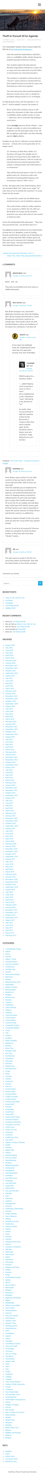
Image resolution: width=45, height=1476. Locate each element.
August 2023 (10, 737)
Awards (8, 972)
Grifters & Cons (11, 1129)
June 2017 (9, 925)
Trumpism (9, 1389)
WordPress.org (11, 1461)
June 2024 (9, 711)
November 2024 (11, 698)
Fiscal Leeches (10, 1089)
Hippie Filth (9, 1150)
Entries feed (10, 1456)
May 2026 (9, 653)
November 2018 (11, 882)
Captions (8, 1002)
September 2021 (11, 795)
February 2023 (10, 752)
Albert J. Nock (10, 959)
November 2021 (11, 790)
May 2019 (9, 866)
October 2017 (10, 915)
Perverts (8, 1264)
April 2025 (9, 686)
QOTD (7, 1282)
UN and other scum (12, 1394)
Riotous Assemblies (12, 1305)
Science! (8, 1313)
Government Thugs (12, 1117)
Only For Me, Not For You (14, 598)
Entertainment (10, 1068)
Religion (8, 1290)
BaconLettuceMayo (12, 974)
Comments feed (11, 1459)
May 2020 (9, 836)
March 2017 (9, 933)
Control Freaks (10, 1023)
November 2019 (11, 851)
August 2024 (10, 706)
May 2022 (9, 775)
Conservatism (10, 1017)
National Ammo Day (12, 1241)
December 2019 (11, 849)
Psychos (8, 1272)
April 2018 (9, 900)
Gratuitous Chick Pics (13, 1122)
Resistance (9, 1292)
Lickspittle (9, 603)
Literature (9, 1198)
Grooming (9, 1132)
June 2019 (9, 864)
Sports (7, 1338)
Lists (7, 1196)
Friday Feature (10, 1099)
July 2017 (9, 922)
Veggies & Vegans (12, 1404)
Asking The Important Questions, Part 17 (19, 253)
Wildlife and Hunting (13, 1432)
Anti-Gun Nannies (12, 964)
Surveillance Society (12, 1343)
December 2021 (11, 788)
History (8, 1152)
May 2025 (9, 683)
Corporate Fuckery (12, 1025)
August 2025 (10, 676)
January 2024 (10, 724)
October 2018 (10, 884)
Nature (8, 1244)
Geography (9, 1109)
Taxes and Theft (32, 40)
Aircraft (8, 956)
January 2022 (10, 785)
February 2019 (10, 874)
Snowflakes (9, 1333)
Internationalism (11, 1173)
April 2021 (9, 808)
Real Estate (9, 1287)
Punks (7, 1275)
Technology (9, 1348)
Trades (7, 1371)
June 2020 (9, 833)
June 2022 (9, 772)
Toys (7, 1369)
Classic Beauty (10, 1007)
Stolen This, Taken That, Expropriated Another (24, 256)
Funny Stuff (9, 1104)
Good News (9, 1112)
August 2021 (10, 798)
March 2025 (9, 688)
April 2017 (9, 930)
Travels (8, 1387)
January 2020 (10, 846)
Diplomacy (9, 1043)
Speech (8, 1336)
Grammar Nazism (11, 1119)
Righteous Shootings (13, 1297)
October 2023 (10, 732)
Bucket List (9, 992)
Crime (7, 1030)
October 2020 (10, 823)
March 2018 (9, 902)
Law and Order (10, 1183)
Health (7, 1145)
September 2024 (11, 704)
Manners (8, 1206)
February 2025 (10, 691)
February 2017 (10, 935)
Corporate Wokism (12, 1028)
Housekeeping (10, 1160)
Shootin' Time (10, 1320)
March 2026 (9, 658)
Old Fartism (9, 1254)
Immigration (10, 1168)
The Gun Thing (10, 1354)
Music (7, 1234)
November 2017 (11, 912)
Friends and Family (12, 1101)
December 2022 (11, 757)
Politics (8, 1269)
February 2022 (10, 782)
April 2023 (9, 747)
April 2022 (9, 777)
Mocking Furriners (12, 1221)
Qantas (8, 1280)
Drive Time (9, 1048)
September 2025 (11, 673)
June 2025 (9, 681)
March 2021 (9, 810)
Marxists (8, 1211)
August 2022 (10, 767)
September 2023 (11, 734)
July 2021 (9, 800)
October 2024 (10, 701)
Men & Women (11, 1216)
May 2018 (9, 897)
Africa (7, 954)
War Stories (9, 1410)
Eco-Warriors (10, 1056)
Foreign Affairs (11, 1094)
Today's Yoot (10, 1361)
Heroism (8, 1147)
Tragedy (8, 1376)
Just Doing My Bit (12, 605)
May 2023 (9, 744)
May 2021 (9, 805)
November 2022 (11, 760)
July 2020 (9, 831)
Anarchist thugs (11, 961)
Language (9, 1180)
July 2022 (9, 770)
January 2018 (10, 907)
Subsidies (8, 1341)
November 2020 (11, 821)
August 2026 (10, 645)
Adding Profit (10, 608)
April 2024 (9, 716)
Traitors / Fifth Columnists (15, 1384)
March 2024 (9, 719)
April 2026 (9, 655)
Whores (8, 1430)
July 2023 (9, 739)
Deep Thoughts (11, 1040)
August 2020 (10, 828)
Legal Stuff (9, 1185)
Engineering (9, 1066)
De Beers (8, 1038)
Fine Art (8, 1086)
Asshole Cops (10, 969)
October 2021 (10, 793)
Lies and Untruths (12, 1191)
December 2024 (11, 696)
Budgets (8, 995)
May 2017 (9, 928)
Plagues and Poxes (12, 1267)
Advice (7, 951)
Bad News (9, 977)
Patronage (9, 1262)
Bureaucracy (10, 997)
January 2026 (10, 663)
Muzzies (8, 1236)
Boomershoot (10, 989)
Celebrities (9, 1005)
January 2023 (10, 754)
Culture (8, 1035)
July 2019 (9, 861)
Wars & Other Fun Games (14, 1412)
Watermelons (10, 1415)
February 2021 (10, 813)
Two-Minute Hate (11, 1392)
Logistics (8, 1201)
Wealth (8, 1417)
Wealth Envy (10, 1420)
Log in (7, 1454)
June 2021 (9, 803)
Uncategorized (10, 1397)
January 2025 (10, 693)
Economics (9, 1058)
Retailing (8, 1295)
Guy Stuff (9, 1140)
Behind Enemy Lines (13, 982)
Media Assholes (11, 1213)
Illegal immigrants (12, 1165)
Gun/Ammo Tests (11, 1137)
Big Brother (9, 984)
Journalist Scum (11, 1178)
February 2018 (10, 905)
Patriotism (9, 1259)
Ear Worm (9, 600)
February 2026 (10, 660)
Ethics (7, 1073)
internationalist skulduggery (21, 49)
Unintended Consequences (15, 1399)
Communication (11, 1015)
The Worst (9, 1356)
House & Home (11, 1157)
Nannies (8, 1239)
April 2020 (9, 838)
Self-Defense (10, 1318)
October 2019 (10, 854)
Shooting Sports (11, 1326)
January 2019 (10, 877)
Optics (7, 1257)
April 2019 (9, 869)
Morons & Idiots (11, 1226)
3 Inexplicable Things (13, 949)
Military (8, 1219)
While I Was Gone (12, 1427)
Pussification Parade (13, 1277)
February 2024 (10, 721)
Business (8, 1000)
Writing (8, 1438)
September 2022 (11, 765)
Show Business (10, 1328)
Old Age (8, 1249)
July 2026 (9, 647)
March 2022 (9, 780)
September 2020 (11, 826)
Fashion (8, 1079)
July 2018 (9, 892)
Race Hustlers (10, 1285)
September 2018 (11, 887)
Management (10, 1203)
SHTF (7, 1331)
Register (8, 1451)
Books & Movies (11, 987)
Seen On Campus (11, 1315)
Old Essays (9, 1252)
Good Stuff (9, 1114)
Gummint (8, 1135)
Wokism (8, 1435)
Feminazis (9, 1081)
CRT (6, 1033)
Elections (8, 1063)
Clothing (8, 1012)
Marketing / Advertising (14, 1208)
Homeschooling (11, 1155)
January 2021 (10, 816)
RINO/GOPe (9, 1303)
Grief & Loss (9, 1127)
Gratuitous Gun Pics (12, 1124)
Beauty (8, 979)
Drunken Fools (10, 1051)
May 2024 (9, 714)
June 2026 (9, 650)
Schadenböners (11, 1310)
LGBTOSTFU (10, 1188)
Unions (8, 1402)
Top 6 (7, 1366)
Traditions (9, 1374)
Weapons (8, 1422)
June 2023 (9, 742)
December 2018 (11, 879)
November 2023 (11, 729)
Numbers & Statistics (13, 1247)
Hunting (8, 1163)
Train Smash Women (13, 1382)
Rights (7, 1300)
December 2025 (11, 665)
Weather (8, 1425)
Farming (8, 1076)
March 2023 (9, 749)
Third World (9, 1359)
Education (9, 1061)
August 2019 (10, 859)
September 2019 (11, 856)
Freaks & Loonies (11, 1096)
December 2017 (11, 910)
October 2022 (10, 762)
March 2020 (9, 841)
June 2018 (9, 894)
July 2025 (9, 678)
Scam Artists (10, 1308)
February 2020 (10, 844)
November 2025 (11, 668)
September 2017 (11, 917)
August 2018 (10, 889)
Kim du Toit (21, 40)
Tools (7, 1364)
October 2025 (10, 670)
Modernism (9, 1224)
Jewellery (9, 1175)
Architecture (10, 967)
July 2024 (9, 709)
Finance (8, 1084)
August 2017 (10, 920)
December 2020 (11, 818)
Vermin (8, 1407)
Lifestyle (8, 1193)
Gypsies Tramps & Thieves (15, 1142)
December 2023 (11, 726)
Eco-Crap (8, 1053)
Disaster (8, 1045)
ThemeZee (32, 1472)
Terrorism (9, 1351)
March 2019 (9, 872)
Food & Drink (10, 1091)
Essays (7, 1071)
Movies (8, 1229)
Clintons (8, 1010)
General (8, 1107)
